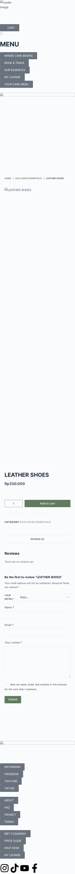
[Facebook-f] (34, 868)
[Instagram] (4, 868)
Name (9, 607)
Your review (13, 642)
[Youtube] (24, 868)
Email (9, 625)
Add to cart (47, 503)
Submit (12, 699)
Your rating (9, 597)
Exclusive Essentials (35, 522)
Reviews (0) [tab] (37, 539)
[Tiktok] (14, 868)
